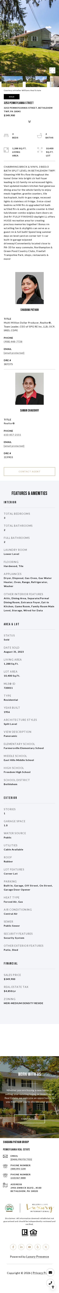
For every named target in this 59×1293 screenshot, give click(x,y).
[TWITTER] (46, 1247)
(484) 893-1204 (18, 1168)
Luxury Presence (37, 1256)
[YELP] (38, 1247)
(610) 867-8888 (18, 1178)
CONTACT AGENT (30, 471)
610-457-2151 (12, 434)
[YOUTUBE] (29, 1247)
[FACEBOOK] (13, 1247)
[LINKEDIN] (21, 1247)
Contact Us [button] (29, 1118)
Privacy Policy (42, 1273)
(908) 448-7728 (13, 341)
